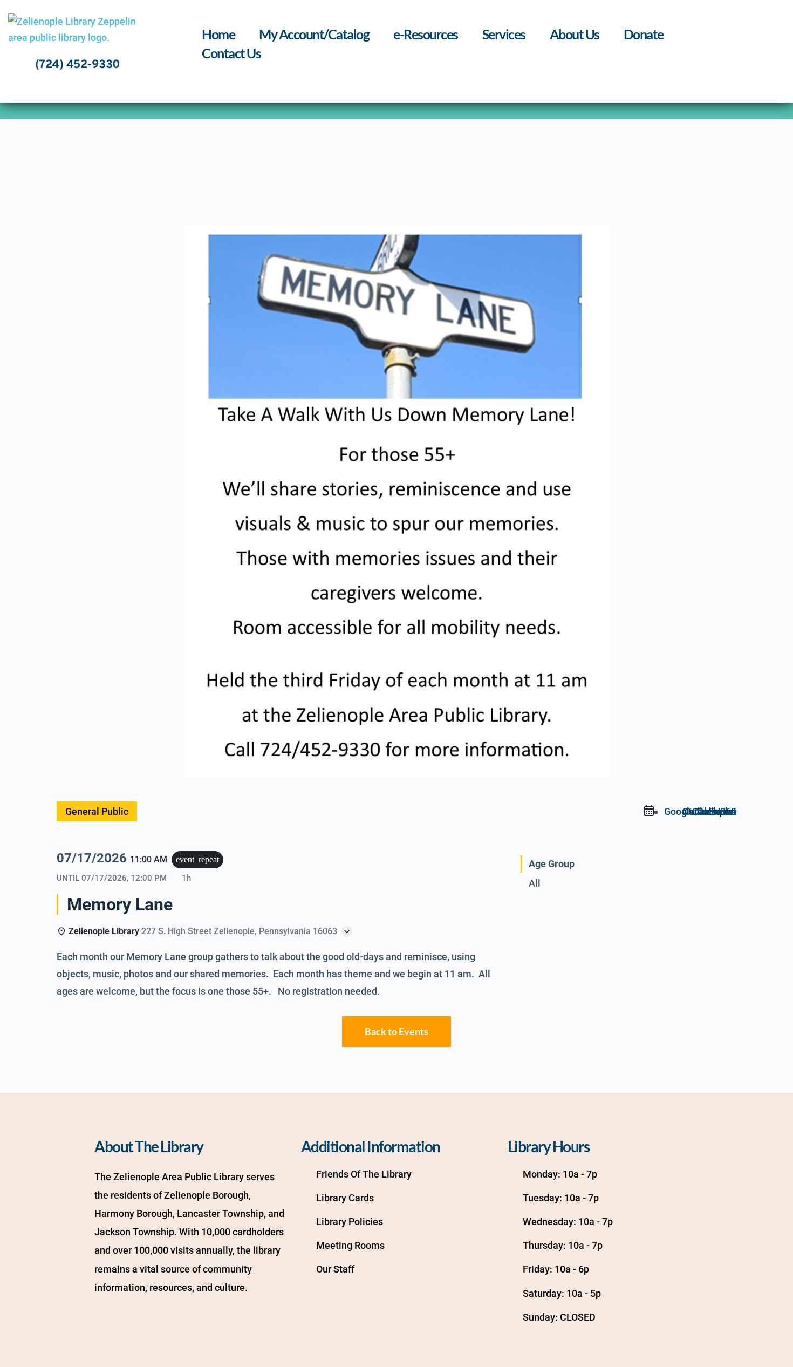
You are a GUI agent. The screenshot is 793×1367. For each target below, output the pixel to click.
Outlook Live (709, 811)
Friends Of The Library (364, 1174)
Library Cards (345, 1197)
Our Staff (335, 1269)
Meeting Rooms (350, 1245)
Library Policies (349, 1221)
